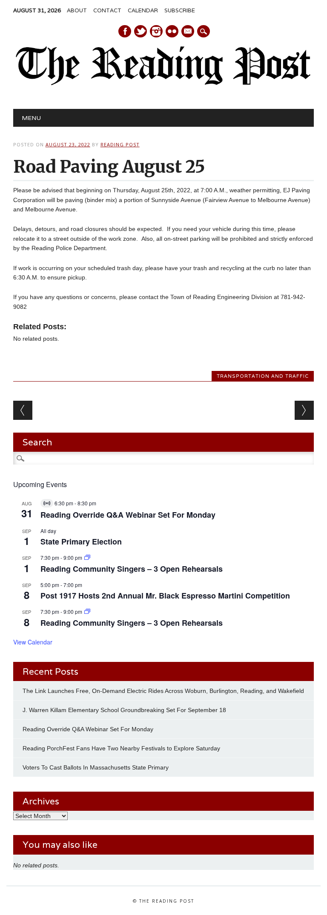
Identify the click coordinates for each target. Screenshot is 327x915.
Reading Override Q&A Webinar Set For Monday (127, 514)
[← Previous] (22, 410)
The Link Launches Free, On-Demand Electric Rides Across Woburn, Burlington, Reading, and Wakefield (163, 690)
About (77, 10)
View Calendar (32, 642)
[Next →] (304, 410)
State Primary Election (81, 541)
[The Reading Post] (163, 83)
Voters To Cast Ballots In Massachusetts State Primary (96, 767)
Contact (107, 10)
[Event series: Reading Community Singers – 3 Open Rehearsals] (87, 557)
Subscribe (179, 10)
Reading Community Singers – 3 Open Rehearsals (131, 568)
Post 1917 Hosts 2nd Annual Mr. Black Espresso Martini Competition (165, 595)
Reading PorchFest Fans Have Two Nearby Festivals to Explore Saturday (121, 748)
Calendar (143, 10)
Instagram (156, 31)
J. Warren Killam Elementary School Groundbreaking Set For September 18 (124, 710)
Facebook (124, 31)
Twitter (140, 31)
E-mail (188, 31)
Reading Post (120, 144)
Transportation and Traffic (263, 376)
